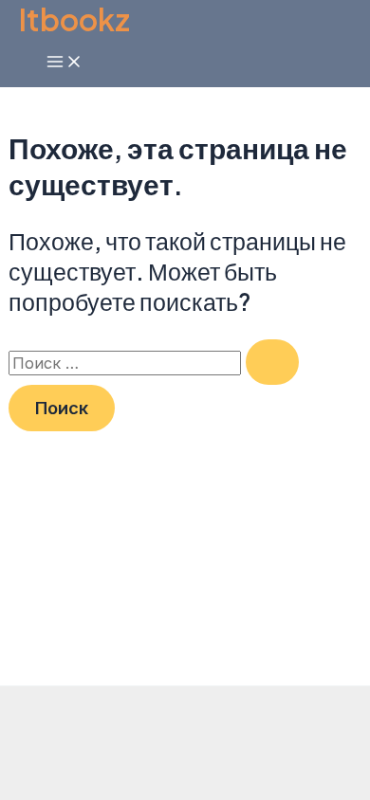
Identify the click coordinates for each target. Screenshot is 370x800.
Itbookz (74, 19)
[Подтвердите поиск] (272, 362)
